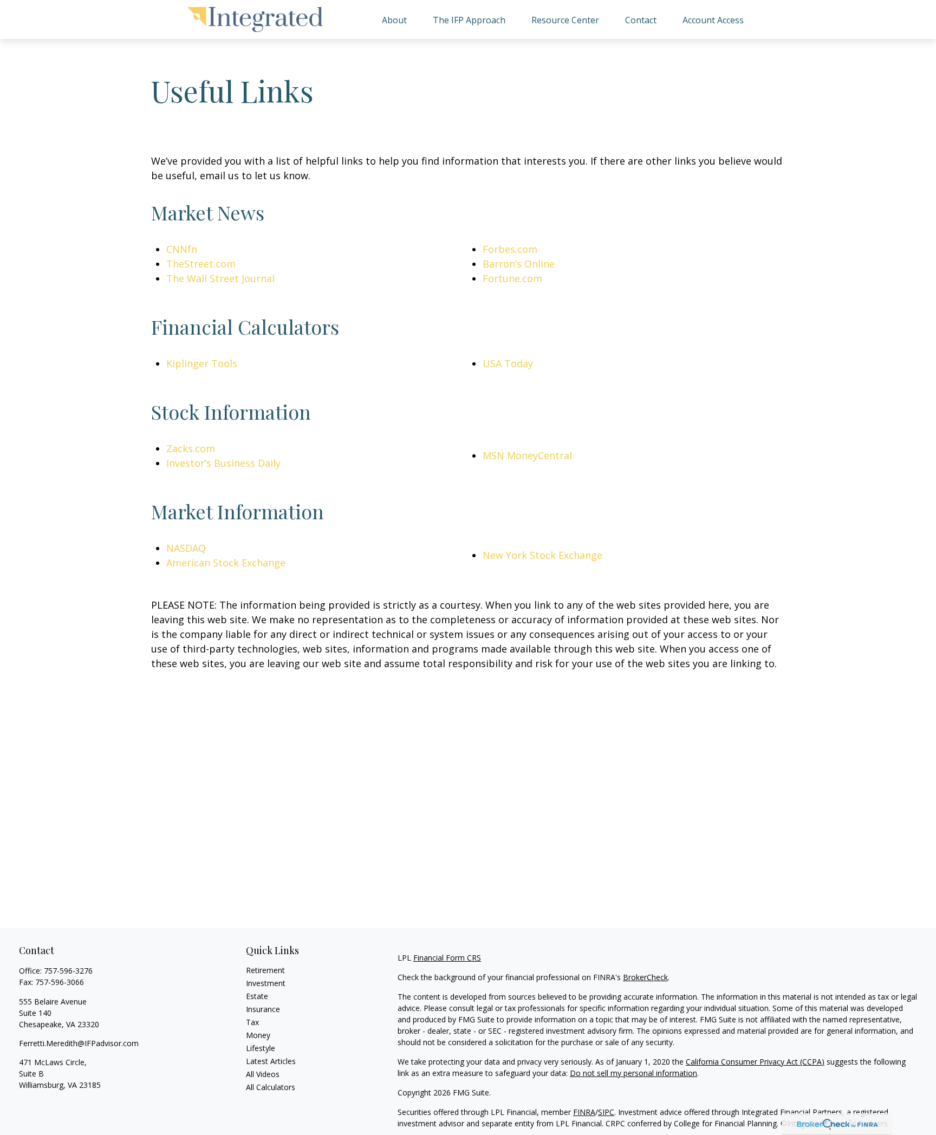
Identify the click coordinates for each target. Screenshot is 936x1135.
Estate (257, 996)
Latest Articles (271, 1061)
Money (258, 1035)
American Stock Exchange (225, 562)
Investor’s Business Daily (223, 462)
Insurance (263, 1009)
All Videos (263, 1074)
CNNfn (181, 249)
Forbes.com (510, 249)
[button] (394, 19)
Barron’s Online (519, 263)
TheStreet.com (201, 263)
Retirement (265, 970)
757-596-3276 (68, 971)
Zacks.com (190, 448)
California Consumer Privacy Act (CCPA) (755, 1061)
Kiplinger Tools (201, 363)
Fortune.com (512, 278)
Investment (265, 983)
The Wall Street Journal (220, 278)
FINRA (584, 1112)
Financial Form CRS (447, 958)
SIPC (606, 1112)
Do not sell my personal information (633, 1073)
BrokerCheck (645, 977)
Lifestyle (260, 1048)
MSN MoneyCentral (527, 455)
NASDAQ (186, 548)
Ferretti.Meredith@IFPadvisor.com (79, 1043)
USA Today (508, 363)
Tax (252, 1022)
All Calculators (270, 1087)
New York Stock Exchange (542, 555)
